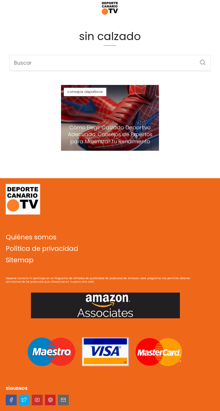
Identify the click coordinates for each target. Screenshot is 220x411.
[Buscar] (200, 60)
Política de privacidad (42, 248)
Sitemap (20, 260)
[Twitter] (24, 400)
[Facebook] (11, 400)
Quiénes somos (31, 237)
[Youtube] (37, 400)
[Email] (63, 400)
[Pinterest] (50, 400)
